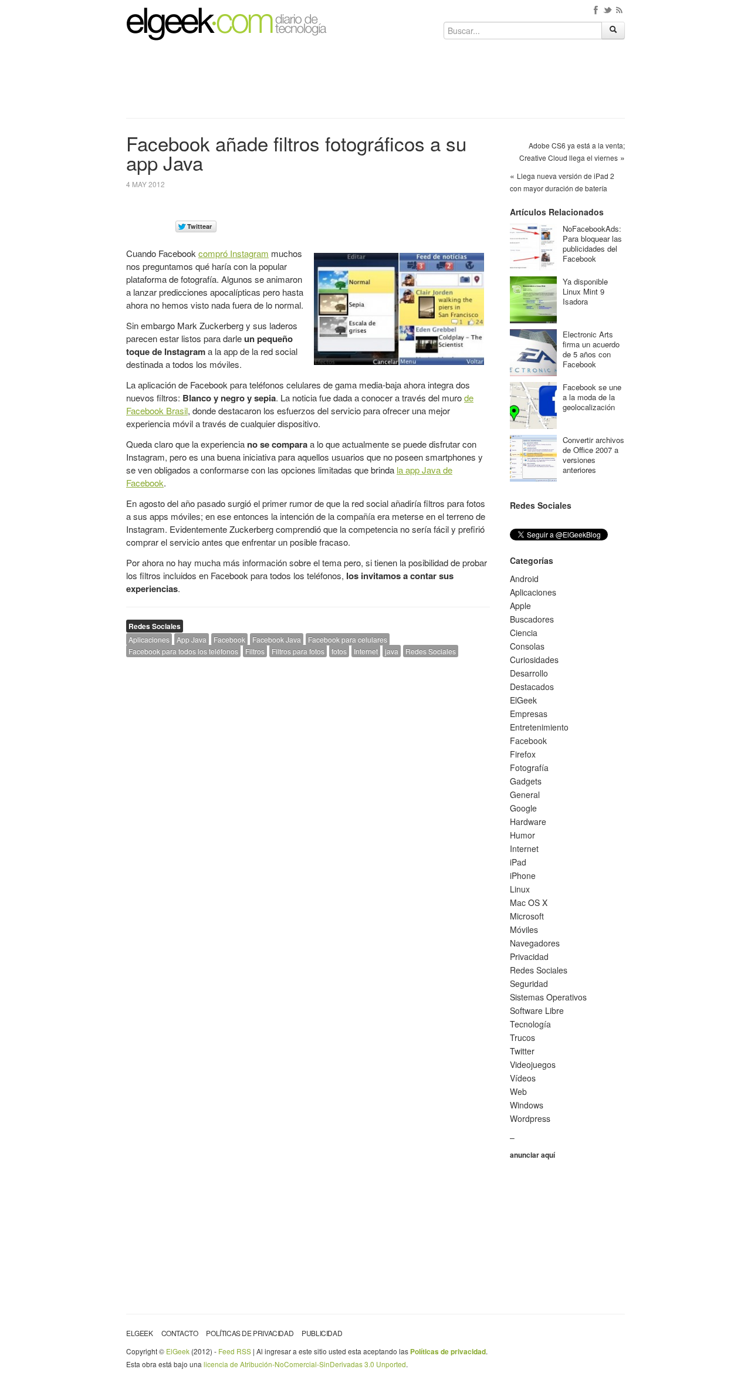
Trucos (522, 1037)
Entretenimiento (539, 727)
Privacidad (529, 956)
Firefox (523, 754)
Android (524, 578)
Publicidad (322, 1333)
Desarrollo (529, 673)
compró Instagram (233, 253)
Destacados (532, 686)
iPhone (523, 875)
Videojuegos (533, 1064)
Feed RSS (234, 1351)
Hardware (528, 821)
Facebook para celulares (347, 639)
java (391, 651)
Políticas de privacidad (249, 1333)
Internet (366, 651)
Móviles (524, 929)
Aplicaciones (149, 639)
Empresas (528, 713)
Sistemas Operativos (548, 997)
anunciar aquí (532, 1155)
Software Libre (537, 1010)
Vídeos (523, 1078)
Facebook (229, 639)
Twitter (522, 1051)
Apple (520, 605)
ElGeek (523, 700)
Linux (520, 889)
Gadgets (526, 781)
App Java (192, 639)
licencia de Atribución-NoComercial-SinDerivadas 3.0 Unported (305, 1364)
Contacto (179, 1333)
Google (523, 808)
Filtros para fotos (298, 651)
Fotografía (529, 767)
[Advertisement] (375, 83)
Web (518, 1091)
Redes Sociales (154, 626)
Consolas (527, 646)
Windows (526, 1105)
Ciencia (523, 632)
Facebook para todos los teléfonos (183, 651)
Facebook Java (276, 639)
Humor (522, 835)
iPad (518, 862)
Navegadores (535, 943)
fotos (339, 651)
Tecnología (530, 1024)
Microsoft (527, 916)
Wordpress (530, 1118)
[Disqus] (308, 815)
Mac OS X (528, 902)
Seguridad (529, 983)
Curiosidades (534, 659)
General (525, 794)
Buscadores (532, 619)
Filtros (255, 651)
